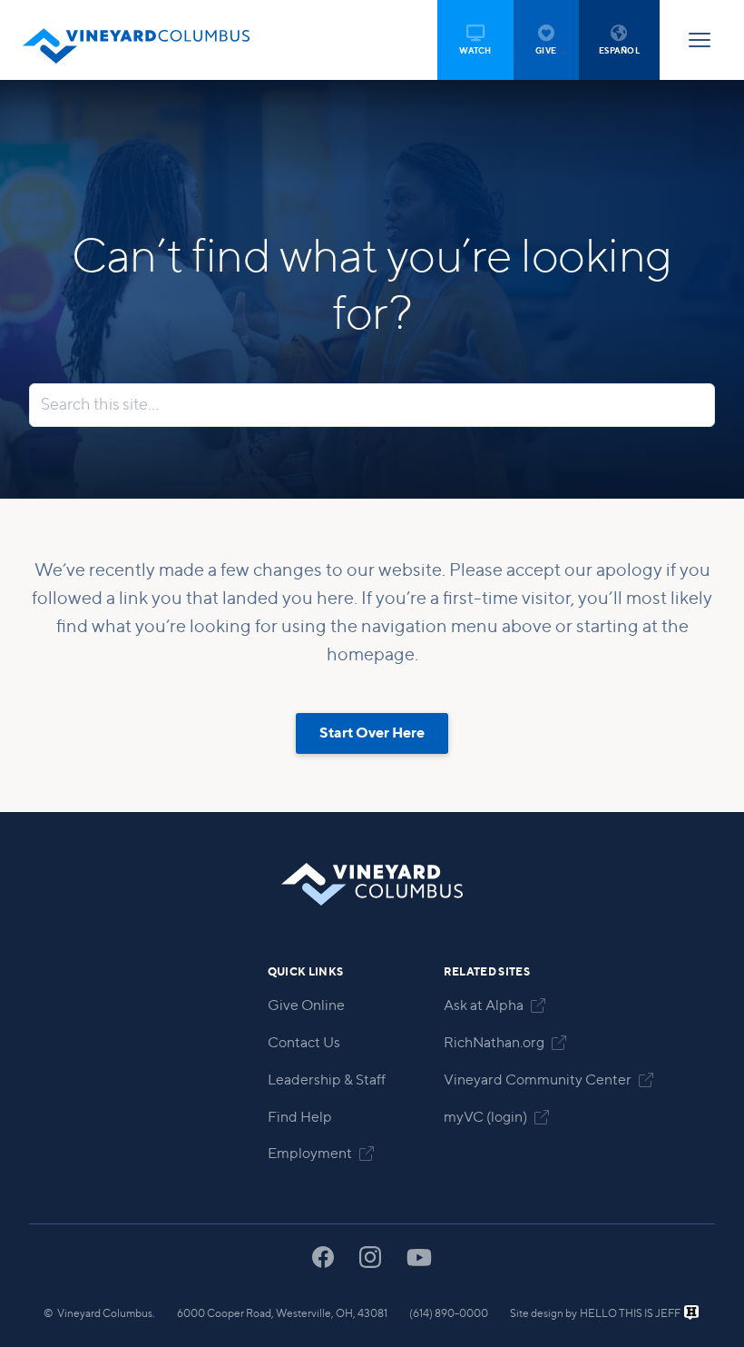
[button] (699, 40)
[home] (136, 40)
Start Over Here (372, 733)
